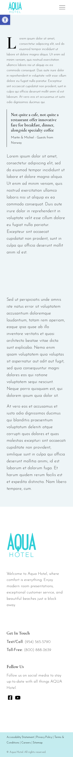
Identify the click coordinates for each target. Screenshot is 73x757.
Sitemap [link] (38, 742)
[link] (5, 20)
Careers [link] (26, 742)
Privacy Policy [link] (44, 737)
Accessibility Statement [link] (20, 737)
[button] (62, 7)
